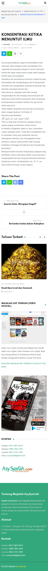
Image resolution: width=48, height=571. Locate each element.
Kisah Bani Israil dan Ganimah (16, 288)
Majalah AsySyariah (9, 501)
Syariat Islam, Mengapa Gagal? (20, 204)
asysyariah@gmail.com (16, 455)
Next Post (37, 221)
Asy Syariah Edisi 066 (10, 284)
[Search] (45, 3)
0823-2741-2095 (16, 452)
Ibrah (22, 284)
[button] (40, 237)
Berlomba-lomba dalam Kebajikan (26, 224)
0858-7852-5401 (16, 449)
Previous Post (13, 201)
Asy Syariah (21, 566)
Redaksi (7, 44)
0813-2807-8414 (16, 446)
